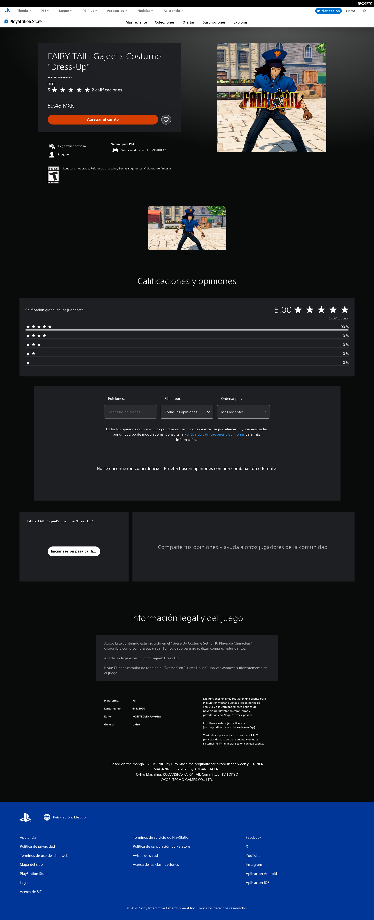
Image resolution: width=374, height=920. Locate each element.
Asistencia (171, 10)
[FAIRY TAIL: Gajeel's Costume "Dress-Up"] (187, 228)
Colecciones (165, 22)
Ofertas (189, 22)
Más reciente (136, 22)
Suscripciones (214, 22)
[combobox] (130, 412)
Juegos (64, 10)
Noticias (144, 10)
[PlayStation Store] (24, 21)
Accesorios (115, 10)
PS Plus (88, 10)
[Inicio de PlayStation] (7, 11)
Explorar (240, 22)
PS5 (44, 10)
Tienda (22, 10)
